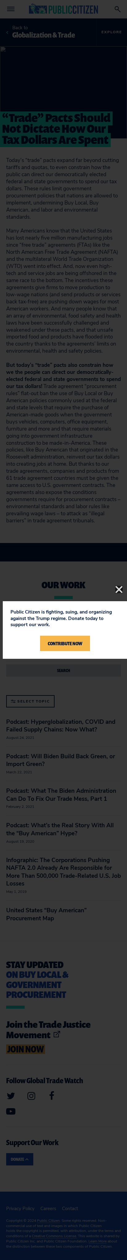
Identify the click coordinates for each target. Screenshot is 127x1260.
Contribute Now (65, 643)
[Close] (119, 589)
